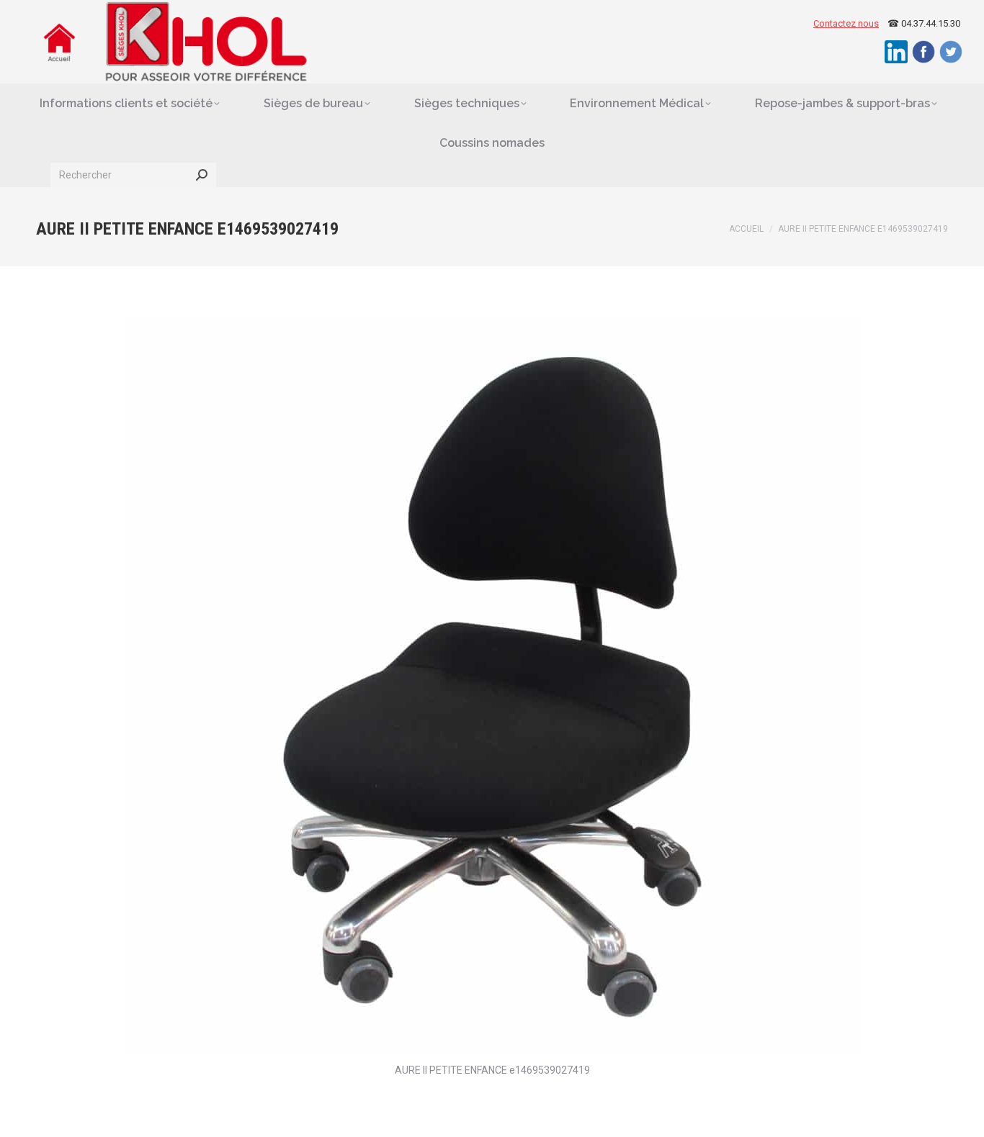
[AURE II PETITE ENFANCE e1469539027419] (492, 685)
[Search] (201, 175)
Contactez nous (846, 23)
